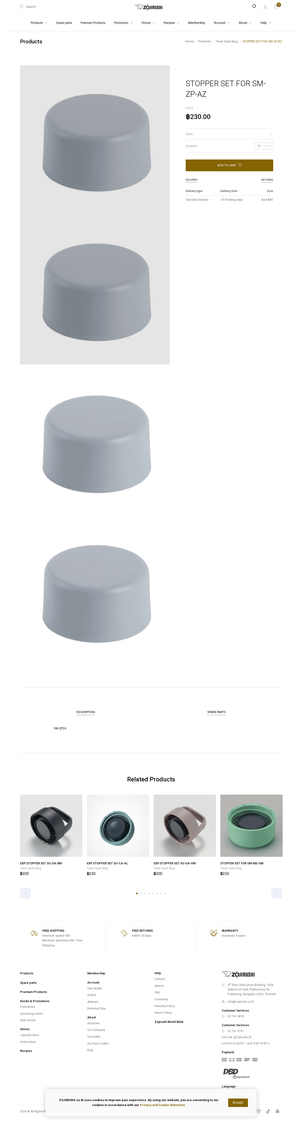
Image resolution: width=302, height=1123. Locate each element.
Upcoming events (31, 1013)
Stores (146, 23)
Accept (238, 1102)
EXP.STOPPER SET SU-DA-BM (41, 863)
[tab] (229, 134)
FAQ (157, 992)
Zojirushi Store (29, 1035)
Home (189, 41)
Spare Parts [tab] (216, 712)
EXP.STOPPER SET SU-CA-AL (107, 863)
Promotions (27, 1007)
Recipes (26, 1051)
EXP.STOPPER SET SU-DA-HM (175, 863)
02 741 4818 (236, 1016)
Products (204, 41)
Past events (28, 1020)
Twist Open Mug (227, 41)
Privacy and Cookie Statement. (163, 1105)
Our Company (96, 1030)
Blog (90, 1050)
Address (92, 1002)
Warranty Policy (165, 1006)
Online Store (28, 1042)
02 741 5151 (236, 1031)
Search (159, 986)
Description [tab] (85, 712)
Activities (93, 1023)
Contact (160, 979)
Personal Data (96, 1008)
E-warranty (161, 999)
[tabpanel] (51, 836)
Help (264, 23)
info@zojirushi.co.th (241, 1001)
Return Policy (163, 1012)
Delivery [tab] (191, 179)
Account (220, 23)
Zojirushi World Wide (169, 1022)
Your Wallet (94, 988)
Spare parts (64, 23)
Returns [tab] (267, 179)
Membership (196, 23)
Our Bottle (94, 1036)
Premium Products (93, 23)
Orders (91, 995)
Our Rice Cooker (98, 1043)
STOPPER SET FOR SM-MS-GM (241, 863)
